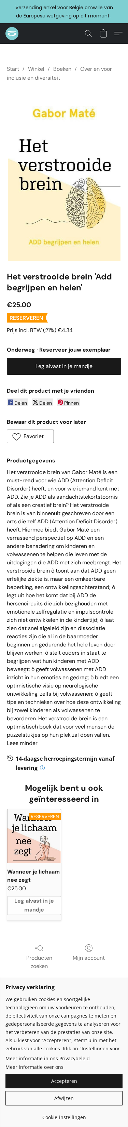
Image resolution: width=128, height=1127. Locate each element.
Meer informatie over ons (34, 1067)
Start (13, 69)
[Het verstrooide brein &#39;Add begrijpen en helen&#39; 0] (64, 175)
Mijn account (89, 957)
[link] (64, 1115)
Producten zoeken (39, 962)
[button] (12, 33)
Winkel (36, 69)
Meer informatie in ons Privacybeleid (47, 1058)
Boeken (62, 69)
